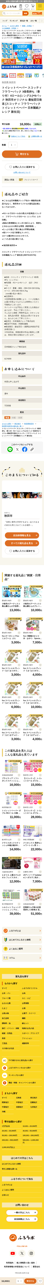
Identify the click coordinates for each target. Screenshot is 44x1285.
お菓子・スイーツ (29, 1013)
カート (33, 9)
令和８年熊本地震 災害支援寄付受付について (22, 1)
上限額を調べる (36, 136)
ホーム (4, 26)
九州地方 (33, 1107)
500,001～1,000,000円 (31, 1141)
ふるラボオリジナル (29, 988)
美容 (3, 1038)
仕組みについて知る (18, 136)
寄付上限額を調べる (9, 1169)
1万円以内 (6, 1126)
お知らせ (5, 1195)
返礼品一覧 (24, 21)
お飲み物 (5, 1013)
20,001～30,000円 (9, 1131)
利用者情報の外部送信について (17, 1267)
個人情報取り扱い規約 (25, 1263)
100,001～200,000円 (31, 1135)
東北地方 (17, 424)
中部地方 (19, 1102)
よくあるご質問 (8, 1190)
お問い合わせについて (22, 172)
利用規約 (9, 1263)
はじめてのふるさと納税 (11, 1164)
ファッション (27, 1038)
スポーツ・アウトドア (30, 1033)
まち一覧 (33, 21)
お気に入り (27, 9)
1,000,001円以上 (8, 1147)
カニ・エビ (26, 998)
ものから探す (14, 26)
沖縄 (3, 1112)
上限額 (20, 9)
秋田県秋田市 (29, 424)
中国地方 (5, 1107)
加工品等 (5, 1018)
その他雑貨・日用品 (9, 28)
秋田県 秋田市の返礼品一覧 (12, 426)
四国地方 (19, 1107)
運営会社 (36, 1267)
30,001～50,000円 (30, 1131)
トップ (4, 21)
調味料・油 (6, 1023)
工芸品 (4, 1043)
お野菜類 (25, 1003)
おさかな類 (6, 1003)
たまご (4, 1008)
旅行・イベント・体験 (10, 1028)
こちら (35, 130)
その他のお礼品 (8, 1048)
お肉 (23, 993)
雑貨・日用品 (27, 26)
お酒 (23, 1008)
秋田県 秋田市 (9, 82)
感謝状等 (25, 1043)
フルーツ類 (6, 998)
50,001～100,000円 (9, 1135)
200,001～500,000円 (10, 1140)
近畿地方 (33, 1102)
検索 (25, 13)
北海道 (18, 1098)
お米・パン (6, 993)
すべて (4, 988)
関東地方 (5, 1102)
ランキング (14, 21)
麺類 (23, 1018)
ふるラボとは (7, 1185)
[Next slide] (41, 20)
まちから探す (6, 424)
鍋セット (25, 1023)
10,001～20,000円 (30, 1126)
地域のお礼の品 (28, 1028)
